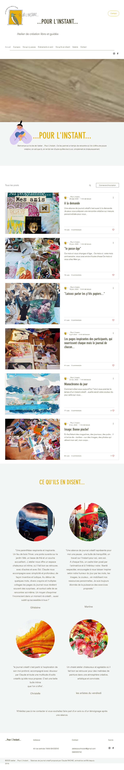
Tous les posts (12, 185)
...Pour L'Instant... (13, 739)
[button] (90, 185)
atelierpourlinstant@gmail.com (84, 748)
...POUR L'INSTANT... (57, 21)
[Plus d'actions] (114, 197)
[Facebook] (117, 53)
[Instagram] (114, 53)
